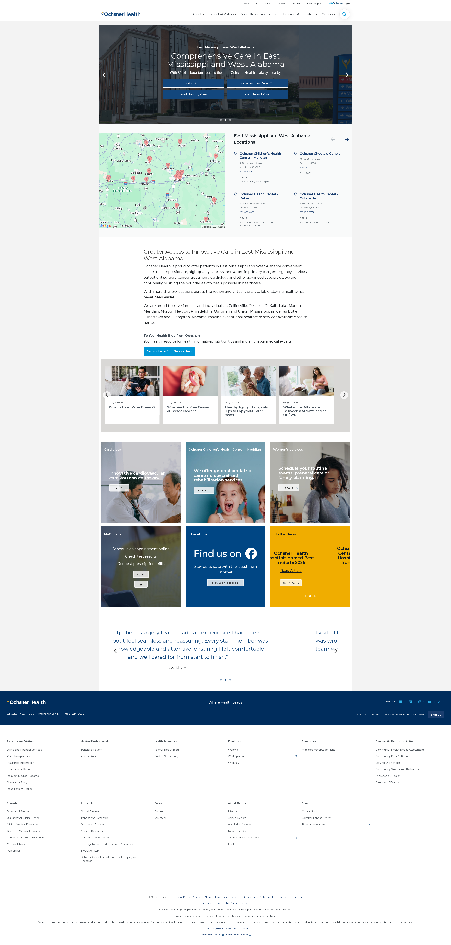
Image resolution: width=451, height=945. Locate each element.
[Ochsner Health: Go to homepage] (120, 13)
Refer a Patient (90, 756)
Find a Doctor (243, 3)
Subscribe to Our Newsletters (169, 351)
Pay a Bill (295, 3)
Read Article (300, 575)
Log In (141, 584)
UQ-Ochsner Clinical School (23, 818)
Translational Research (94, 818)
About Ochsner (238, 803)
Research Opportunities (95, 837)
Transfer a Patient (91, 749)
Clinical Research (91, 811)
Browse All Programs (20, 811)
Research (87, 803)
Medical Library (16, 844)
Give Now (281, 3)
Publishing (13, 850)
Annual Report (237, 818)
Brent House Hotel (313, 824)
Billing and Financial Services (24, 749)
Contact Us (235, 844)
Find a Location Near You (257, 83)
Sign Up (141, 574)
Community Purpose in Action (395, 741)
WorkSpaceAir (236, 756)
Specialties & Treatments (258, 14)
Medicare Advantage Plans (318, 749)
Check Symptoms (315, 3)
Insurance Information (20, 762)
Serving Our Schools (388, 762)
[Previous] (104, 75)
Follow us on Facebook (224, 582)
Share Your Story (17, 782)
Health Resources (165, 741)
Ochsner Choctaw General (320, 154)
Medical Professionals (95, 741)
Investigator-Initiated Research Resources (107, 844)
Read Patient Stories (19, 788)
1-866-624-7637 (73, 713)
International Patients (20, 769)
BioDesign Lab (90, 850)
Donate (159, 811)
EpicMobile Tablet (210, 934)
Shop (305, 803)
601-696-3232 (247, 171)
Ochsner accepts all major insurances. (225, 903)
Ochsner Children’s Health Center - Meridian (260, 156)
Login (347, 3)
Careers (327, 14)
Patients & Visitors (221, 14)
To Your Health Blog (166, 749)
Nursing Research (92, 831)
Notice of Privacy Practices (187, 897)
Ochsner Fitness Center (316, 818)
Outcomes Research (93, 824)
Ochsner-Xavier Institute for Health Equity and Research (109, 859)
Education (13, 803)
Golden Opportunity (166, 756)
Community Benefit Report (393, 756)
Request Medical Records (23, 775)
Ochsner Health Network (243, 837)
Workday (233, 762)
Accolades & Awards (240, 824)
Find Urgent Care (257, 94)
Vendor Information (291, 897)
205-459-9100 (307, 167)
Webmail (233, 749)
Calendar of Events (387, 782)
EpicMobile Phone (237, 934)
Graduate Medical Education (24, 831)
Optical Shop (310, 811)
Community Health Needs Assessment (400, 749)
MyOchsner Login (47, 713)
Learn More (119, 488)
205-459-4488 (247, 212)
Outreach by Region (388, 775)
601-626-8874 (307, 212)
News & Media (237, 831)
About (197, 14)
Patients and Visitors (20, 741)
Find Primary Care (193, 94)
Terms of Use (270, 897)
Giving (158, 803)
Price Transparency (18, 756)
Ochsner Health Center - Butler (259, 196)
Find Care (287, 487)
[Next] (347, 139)
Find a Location (262, 3)
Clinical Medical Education (23, 824)
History (232, 811)
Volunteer (160, 818)
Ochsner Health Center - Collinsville (319, 196)
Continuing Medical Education (25, 837)
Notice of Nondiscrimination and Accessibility (231, 897)
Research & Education (298, 14)
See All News (300, 587)
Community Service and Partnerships (399, 769)
